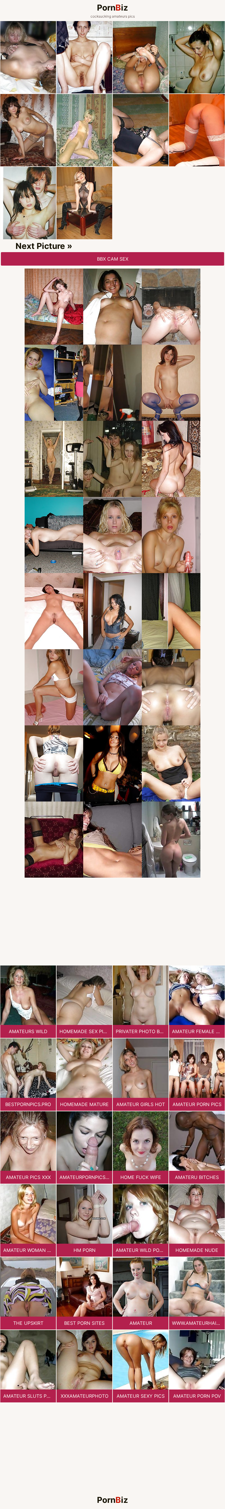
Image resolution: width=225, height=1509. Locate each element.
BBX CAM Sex (112, 259)
